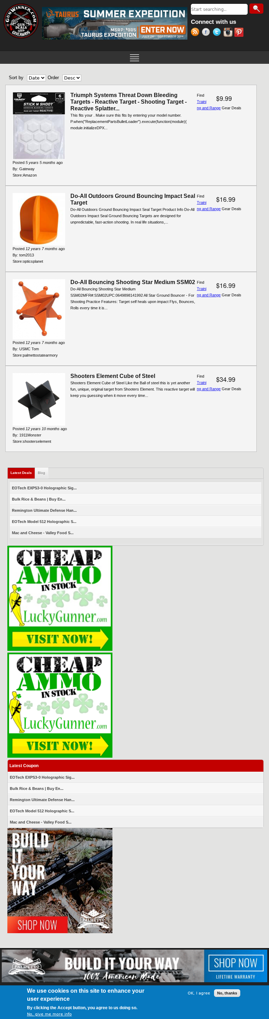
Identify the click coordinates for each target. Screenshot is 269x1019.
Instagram (228, 33)
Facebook (207, 33)
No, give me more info (49, 1014)
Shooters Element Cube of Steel (112, 376)
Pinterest (239, 33)
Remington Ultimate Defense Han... (44, 510)
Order (53, 77)
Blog (41, 473)
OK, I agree (199, 993)
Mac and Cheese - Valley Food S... (43, 533)
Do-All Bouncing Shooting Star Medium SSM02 (132, 282)
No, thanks (227, 993)
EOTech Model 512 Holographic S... (44, 521)
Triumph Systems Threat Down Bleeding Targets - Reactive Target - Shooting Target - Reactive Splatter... (128, 101)
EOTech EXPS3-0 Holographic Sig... (44, 488)
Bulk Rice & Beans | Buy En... (38, 499)
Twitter (218, 33)
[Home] (21, 21)
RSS (196, 33)
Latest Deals (23, 473)
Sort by (16, 77)
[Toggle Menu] (134, 57)
